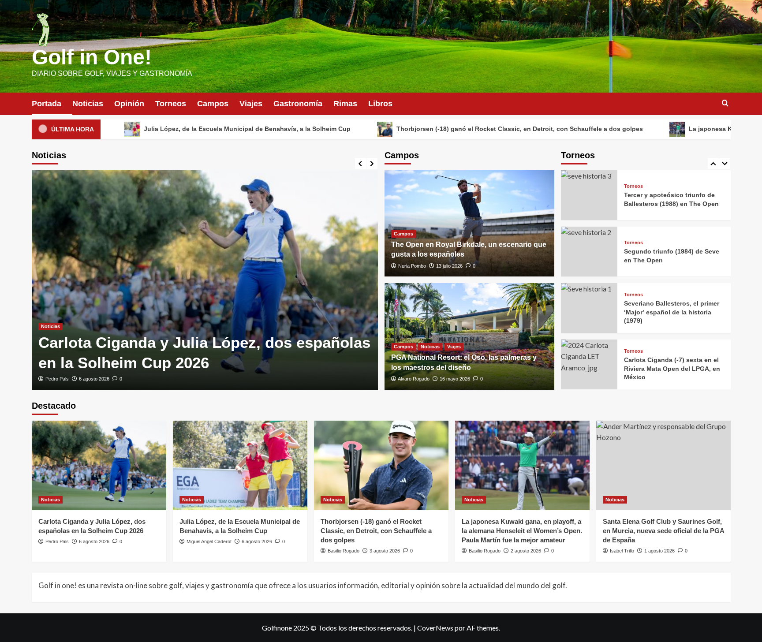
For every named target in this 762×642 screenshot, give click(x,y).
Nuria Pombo (412, 266)
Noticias (87, 103)
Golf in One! (92, 57)
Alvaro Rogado (414, 378)
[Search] (725, 103)
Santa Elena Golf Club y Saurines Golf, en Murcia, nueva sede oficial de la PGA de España (663, 531)
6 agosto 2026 (94, 378)
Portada (46, 103)
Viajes (250, 103)
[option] (205, 280)
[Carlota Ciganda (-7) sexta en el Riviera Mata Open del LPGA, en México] (589, 364)
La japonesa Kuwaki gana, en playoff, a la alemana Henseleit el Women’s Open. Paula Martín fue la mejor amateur (522, 531)
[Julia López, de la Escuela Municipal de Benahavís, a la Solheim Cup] (240, 465)
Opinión (129, 103)
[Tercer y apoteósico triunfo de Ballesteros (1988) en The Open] (589, 195)
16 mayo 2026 (455, 378)
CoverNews (435, 627)
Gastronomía (297, 103)
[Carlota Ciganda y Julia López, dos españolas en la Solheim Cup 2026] (205, 280)
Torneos (170, 103)
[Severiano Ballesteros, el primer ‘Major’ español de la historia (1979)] (589, 308)
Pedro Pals (57, 378)
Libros (380, 103)
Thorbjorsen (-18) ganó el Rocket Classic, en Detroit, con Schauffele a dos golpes (460, 128)
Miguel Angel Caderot (209, 541)
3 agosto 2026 (385, 550)
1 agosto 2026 (659, 550)
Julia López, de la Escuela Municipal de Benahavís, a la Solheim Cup (187, 128)
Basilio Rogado (343, 550)
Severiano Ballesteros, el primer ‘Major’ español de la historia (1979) (671, 312)
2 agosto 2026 (526, 550)
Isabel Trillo (622, 550)
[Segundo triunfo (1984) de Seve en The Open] (589, 251)
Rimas (345, 103)
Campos (212, 103)
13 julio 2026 (449, 266)
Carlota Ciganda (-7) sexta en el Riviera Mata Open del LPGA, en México (672, 368)
